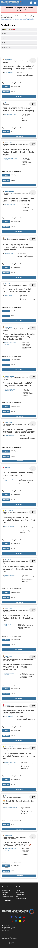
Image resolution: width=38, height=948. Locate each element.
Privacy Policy (14, 938)
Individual (6, 91)
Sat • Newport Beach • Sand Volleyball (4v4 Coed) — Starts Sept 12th (19, 520)
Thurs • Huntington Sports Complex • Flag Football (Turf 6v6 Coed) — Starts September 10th (19, 336)
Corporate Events (20, 894)
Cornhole (7, 284)
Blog (17, 896)
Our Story (18, 890)
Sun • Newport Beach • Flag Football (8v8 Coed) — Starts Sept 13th (18, 618)
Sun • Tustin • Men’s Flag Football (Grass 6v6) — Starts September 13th (18, 569)
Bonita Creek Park (8, 72)
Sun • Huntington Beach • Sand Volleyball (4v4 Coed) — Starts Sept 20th (19, 756)
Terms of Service (6, 938)
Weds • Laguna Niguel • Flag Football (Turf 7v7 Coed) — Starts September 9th (18, 247)
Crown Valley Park (8, 253)
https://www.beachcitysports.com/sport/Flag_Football (17, 19)
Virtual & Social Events (7, 896)
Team (6, 86)
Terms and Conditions (21, 898)
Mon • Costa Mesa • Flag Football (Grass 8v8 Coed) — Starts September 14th (17, 666)
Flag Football (8, 59)
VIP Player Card (20, 892)
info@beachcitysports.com (8, 928)
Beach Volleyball (9, 191)
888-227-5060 (5, 930)
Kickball (7, 467)
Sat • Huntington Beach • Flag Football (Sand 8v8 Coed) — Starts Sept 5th (18, 152)
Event (6, 103)
